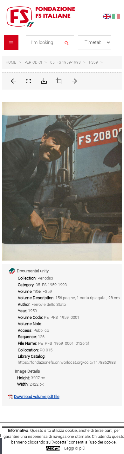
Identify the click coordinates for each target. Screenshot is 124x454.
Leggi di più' (74, 448)
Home (11, 62)
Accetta (53, 448)
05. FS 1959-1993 (65, 62)
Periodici (33, 62)
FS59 (93, 62)
